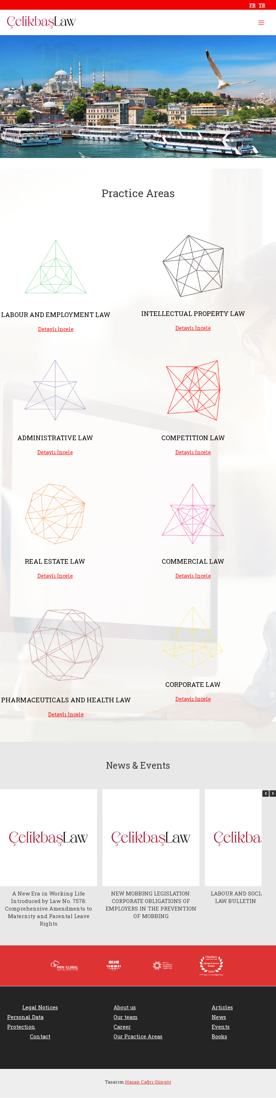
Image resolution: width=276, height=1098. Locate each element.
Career (122, 1026)
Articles (222, 1007)
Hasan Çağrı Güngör (148, 1082)
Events (221, 1026)
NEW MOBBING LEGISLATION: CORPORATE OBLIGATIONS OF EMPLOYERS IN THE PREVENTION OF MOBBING (151, 905)
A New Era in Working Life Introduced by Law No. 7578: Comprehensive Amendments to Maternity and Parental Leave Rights (48, 908)
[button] (273, 793)
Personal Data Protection (25, 1022)
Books (219, 1036)
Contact (40, 1036)
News (219, 1017)
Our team (126, 1017)
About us (125, 1007)
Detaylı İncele (56, 329)
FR (252, 5)
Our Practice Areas (138, 1036)
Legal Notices (40, 1007)
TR (262, 5)
